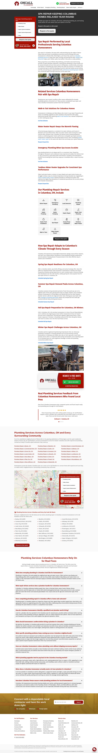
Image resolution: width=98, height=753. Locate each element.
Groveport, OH (74, 726)
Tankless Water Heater (48, 730)
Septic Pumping (34, 724)
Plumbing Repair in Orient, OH (46, 456)
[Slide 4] (62, 421)
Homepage (33, 7)
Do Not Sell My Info (53, 751)
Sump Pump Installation (36, 730)
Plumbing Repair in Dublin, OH (46, 448)
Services (16, 722)
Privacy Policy (17, 728)
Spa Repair (46, 728)
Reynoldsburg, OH (75, 736)
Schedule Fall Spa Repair (44, 321)
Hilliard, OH (61, 728)
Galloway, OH (74, 724)
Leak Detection (33, 722)
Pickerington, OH (62, 734)
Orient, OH (74, 732)
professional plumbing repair (71, 70)
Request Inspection (43, 142)
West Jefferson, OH (63, 738)
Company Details (18, 726)
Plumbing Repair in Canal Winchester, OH (72, 446)
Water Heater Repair (71, 7)
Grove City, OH (61, 726)
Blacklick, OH (74, 720)
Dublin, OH (61, 724)
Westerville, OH (75, 738)
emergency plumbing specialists (49, 297)
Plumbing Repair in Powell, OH (46, 459)
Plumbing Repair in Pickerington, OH (71, 456)
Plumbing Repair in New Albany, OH (24, 456)
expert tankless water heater (46, 177)
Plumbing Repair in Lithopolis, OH (47, 454)
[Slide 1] (58, 421)
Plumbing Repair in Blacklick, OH (46, 446)
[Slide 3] (61, 421)
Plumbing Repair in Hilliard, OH (69, 451)
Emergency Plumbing (50, 7)
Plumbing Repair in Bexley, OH (22, 446)
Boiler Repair (40, 7)
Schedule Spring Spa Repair (45, 278)
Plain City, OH (74, 734)
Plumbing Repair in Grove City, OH (23, 451)
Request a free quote (77, 3)
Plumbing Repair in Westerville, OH (47, 462)
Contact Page (17, 724)
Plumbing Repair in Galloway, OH (70, 448)
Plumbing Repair (61, 7)
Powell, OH (61, 736)
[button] (52, 503)
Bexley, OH (61, 720)
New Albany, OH (62, 732)
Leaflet (82, 507)
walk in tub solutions (63, 116)
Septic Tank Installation (35, 728)
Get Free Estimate (43, 120)
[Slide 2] (60, 421)
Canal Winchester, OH (63, 722)
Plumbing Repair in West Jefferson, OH (24, 462)
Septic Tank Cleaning (48, 726)
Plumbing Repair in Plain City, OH (23, 459)
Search (79, 702)
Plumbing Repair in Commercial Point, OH (25, 448)
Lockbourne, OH (75, 730)
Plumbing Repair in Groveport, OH (47, 451)
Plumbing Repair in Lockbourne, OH (70, 454)
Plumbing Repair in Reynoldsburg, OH (71, 459)
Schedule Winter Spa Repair (45, 342)
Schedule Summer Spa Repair (46, 302)
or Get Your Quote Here (71, 386)
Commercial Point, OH (76, 722)
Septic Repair (33, 726)
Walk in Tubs (33, 732)
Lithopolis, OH (61, 730)
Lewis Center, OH (75, 728)
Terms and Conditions (19, 730)
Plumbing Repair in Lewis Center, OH (24, 454)
